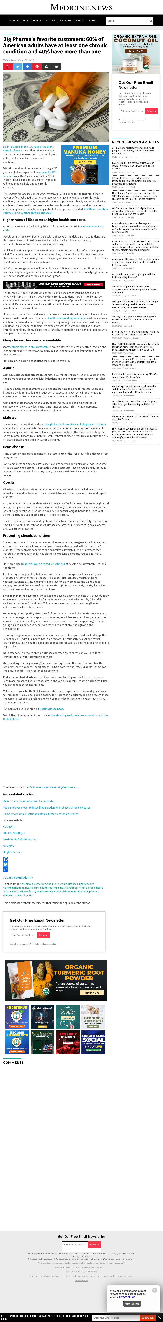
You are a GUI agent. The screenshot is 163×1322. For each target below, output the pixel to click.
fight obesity (86, 883)
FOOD (25, 21)
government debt (13, 887)
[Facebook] (56, 859)
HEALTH (37, 21)
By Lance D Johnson (131, 187)
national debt (62, 891)
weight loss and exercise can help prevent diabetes (76, 424)
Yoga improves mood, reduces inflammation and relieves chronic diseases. (47, 807)
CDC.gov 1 (8, 826)
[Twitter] (56, 864)
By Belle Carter (129, 268)
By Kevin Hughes (130, 157)
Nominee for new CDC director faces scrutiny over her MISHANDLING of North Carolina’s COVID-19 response (135, 362)
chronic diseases (68, 883)
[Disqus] (56, 1106)
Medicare (29, 891)
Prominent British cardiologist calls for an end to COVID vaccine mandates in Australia (135, 333)
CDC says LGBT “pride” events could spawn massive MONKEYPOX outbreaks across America (134, 319)
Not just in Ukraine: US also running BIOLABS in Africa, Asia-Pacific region (135, 376)
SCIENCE (14, 21)
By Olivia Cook (129, 353)
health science (68, 887)
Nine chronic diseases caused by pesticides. (29, 801)
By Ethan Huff (129, 217)
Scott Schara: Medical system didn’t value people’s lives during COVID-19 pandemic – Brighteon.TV (134, 151)
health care (32, 887)
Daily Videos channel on (52, 787)
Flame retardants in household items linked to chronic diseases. (41, 814)
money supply (44, 891)
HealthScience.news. (52, 708)
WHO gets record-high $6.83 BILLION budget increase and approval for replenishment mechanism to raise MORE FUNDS (135, 304)
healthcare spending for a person (68, 318)
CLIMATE (93, 21)
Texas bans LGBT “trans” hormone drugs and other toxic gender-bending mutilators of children (134, 404)
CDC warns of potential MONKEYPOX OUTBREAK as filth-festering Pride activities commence (134, 289)
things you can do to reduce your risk (43, 563)
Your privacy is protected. (19, 944)
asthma (26, 883)
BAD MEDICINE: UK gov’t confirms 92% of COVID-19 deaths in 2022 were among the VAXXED (133, 166)
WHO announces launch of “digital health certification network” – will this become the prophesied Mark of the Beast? (134, 211)
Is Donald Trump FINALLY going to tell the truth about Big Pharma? (133, 276)
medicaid (17, 891)
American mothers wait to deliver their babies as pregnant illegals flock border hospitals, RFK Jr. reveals (135, 262)
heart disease (87, 887)
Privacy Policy (81, 1281)
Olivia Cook (28, 59)
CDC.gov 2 (8, 845)
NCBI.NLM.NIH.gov (14, 833)
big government (41, 883)
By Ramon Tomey (130, 202)
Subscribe (148, 1317)
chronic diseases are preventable (30, 346)
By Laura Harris (129, 172)
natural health (79, 891)
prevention (21, 895)
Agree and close (132, 1304)
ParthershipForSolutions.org (19, 839)
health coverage (49, 887)
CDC (54, 883)
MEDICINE (50, 21)
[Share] (56, 869)
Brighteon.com (12, 852)
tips (31, 895)
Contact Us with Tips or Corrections (81, 1272)
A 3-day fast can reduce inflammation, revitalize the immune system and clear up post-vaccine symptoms (134, 181)
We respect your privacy (65, 1259)
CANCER (80, 21)
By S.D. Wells (129, 253)
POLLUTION (65, 21)
